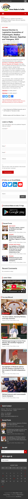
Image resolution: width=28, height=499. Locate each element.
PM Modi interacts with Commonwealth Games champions (15, 259)
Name (4, 146)
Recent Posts (7, 223)
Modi (3, 102)
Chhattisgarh (8, 99)
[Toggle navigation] (3, 13)
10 (3, 476)
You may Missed (7, 297)
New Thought (12, 226)
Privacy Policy (7, 494)
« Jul (2, 486)
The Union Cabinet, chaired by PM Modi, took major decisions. (16, 229)
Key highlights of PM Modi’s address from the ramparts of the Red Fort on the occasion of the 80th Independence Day (17, 249)
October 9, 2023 (5, 42)
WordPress (18, 496)
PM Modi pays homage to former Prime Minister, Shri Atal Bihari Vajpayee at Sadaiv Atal (17, 238)
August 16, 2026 (12, 242)
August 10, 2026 (12, 262)
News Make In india (17, 493)
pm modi (14, 102)
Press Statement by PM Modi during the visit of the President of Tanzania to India (15, 110)
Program (11, 234)
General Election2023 (16, 99)
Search (3, 193)
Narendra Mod (8, 102)
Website (4, 158)
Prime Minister (19, 102)
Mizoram (23, 101)
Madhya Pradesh (17, 101)
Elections (5, 27)
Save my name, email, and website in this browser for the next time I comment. (14, 167)
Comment (5, 128)
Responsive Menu (25, 1)
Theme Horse (20, 494)
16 (25, 476)
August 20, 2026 (12, 232)
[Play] (4, 291)
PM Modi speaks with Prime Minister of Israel (13, 115)
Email (3, 152)
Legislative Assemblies (7, 101)
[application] (14, 286)
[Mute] (21, 291)
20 (14, 478)
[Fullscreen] (24, 291)
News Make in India (14, 42)
